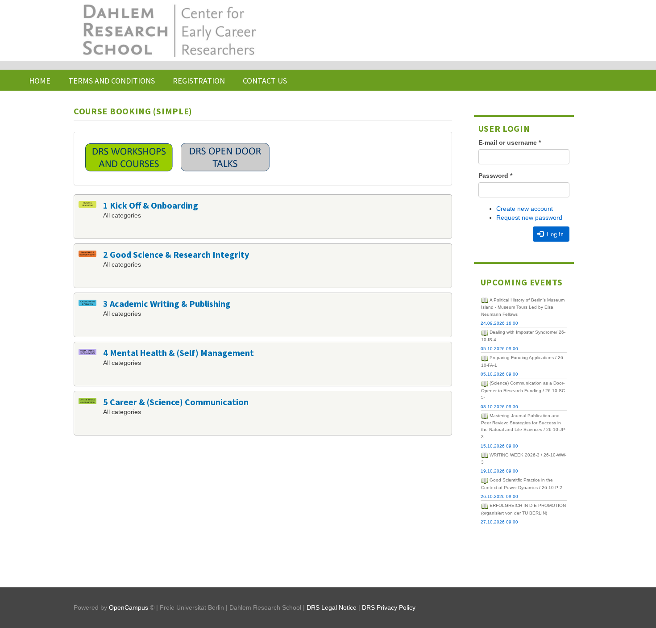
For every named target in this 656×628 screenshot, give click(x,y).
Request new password (529, 217)
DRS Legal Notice (332, 607)
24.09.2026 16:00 (499, 323)
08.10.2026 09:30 (499, 406)
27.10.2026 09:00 (499, 521)
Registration (199, 80)
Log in (554, 234)
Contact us (265, 80)
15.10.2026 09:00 (499, 446)
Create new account (524, 208)
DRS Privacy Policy (388, 607)
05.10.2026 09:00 (499, 348)
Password (495, 175)
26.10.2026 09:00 (499, 496)
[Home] (168, 30)
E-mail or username (509, 142)
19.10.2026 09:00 (499, 471)
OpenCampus (128, 607)
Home (39, 80)
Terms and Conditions (111, 80)
